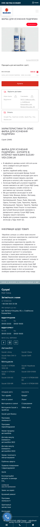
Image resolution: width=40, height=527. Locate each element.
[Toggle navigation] (37, 11)
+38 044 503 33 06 (9, 304)
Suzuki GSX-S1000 (29, 372)
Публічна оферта (8, 461)
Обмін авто (26, 407)
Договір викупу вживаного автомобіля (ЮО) (8, 448)
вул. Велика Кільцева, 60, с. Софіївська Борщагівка (17, 312)
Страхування (27, 403)
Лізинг (24, 399)
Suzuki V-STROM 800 (30, 383)
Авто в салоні (7, 399)
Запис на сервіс (8, 490)
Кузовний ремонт (9, 494)
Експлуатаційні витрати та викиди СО (9, 478)
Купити (20, 84)
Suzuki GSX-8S (7, 378)
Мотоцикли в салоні (10, 403)
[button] (35, 3)
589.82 (32, 72)
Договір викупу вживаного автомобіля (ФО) (8, 439)
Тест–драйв (6, 395)
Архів (4, 472)
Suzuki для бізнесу (9, 414)
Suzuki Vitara (27, 352)
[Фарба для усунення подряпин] (20, 39)
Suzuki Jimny (7, 352)
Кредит (24, 395)
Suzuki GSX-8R (7, 383)
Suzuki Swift (26, 356)
